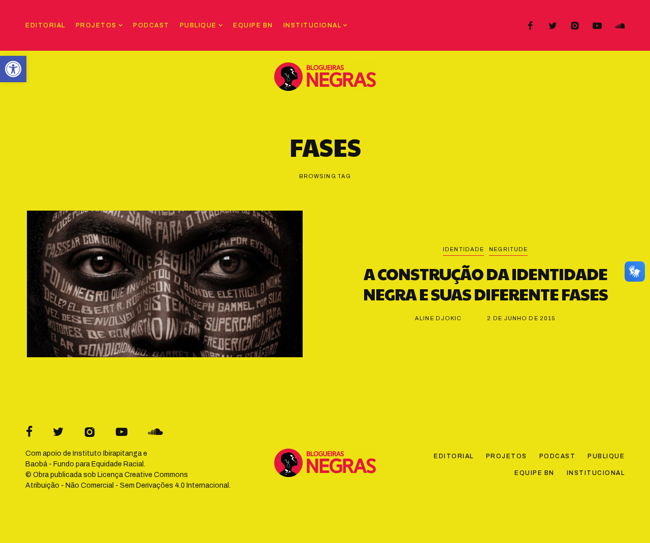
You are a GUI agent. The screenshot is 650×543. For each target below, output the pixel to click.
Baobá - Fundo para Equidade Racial (84, 464)
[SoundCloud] (619, 25)
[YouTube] (597, 25)
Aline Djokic (438, 318)
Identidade (463, 249)
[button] (13, 69)
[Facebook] (530, 25)
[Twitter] (552, 25)
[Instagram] (574, 25)
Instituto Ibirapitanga (107, 453)
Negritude (508, 249)
